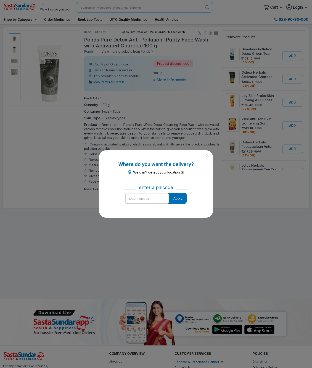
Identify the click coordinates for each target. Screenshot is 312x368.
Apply (177, 198)
